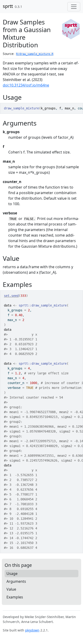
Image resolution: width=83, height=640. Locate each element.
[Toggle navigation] (73, 6)
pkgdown (32, 630)
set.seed (11, 295)
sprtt (8, 6)
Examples (14, 597)
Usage (12, 573)
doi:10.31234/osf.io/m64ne (26, 85)
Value (11, 589)
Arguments (16, 581)
